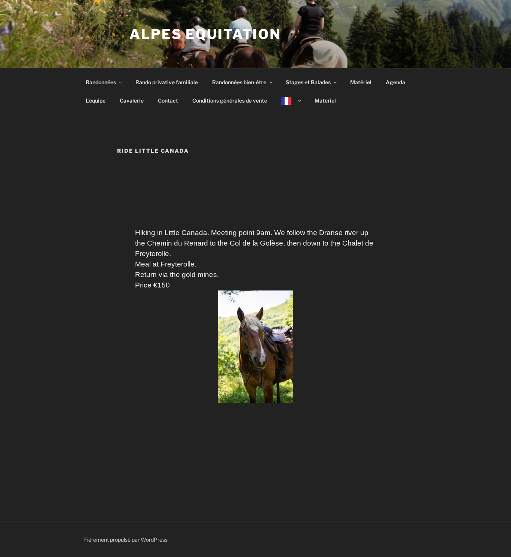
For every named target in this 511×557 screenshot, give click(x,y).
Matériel (360, 82)
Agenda (395, 82)
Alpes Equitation (205, 34)
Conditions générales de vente (229, 100)
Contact (168, 100)
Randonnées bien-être (239, 82)
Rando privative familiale (166, 82)
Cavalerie (132, 100)
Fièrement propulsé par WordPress (126, 539)
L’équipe (95, 100)
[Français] (291, 100)
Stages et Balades (308, 82)
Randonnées (101, 82)
